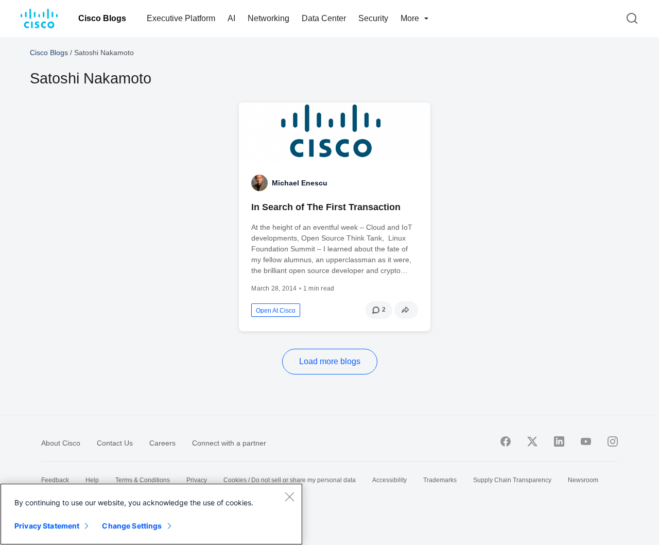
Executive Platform (181, 18)
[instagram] (613, 441)
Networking (268, 18)
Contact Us (115, 443)
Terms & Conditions (142, 480)
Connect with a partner (229, 443)
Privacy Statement (46, 525)
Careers (162, 443)
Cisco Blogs (102, 18)
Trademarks (440, 480)
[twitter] (532, 441)
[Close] (289, 496)
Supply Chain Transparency (512, 480)
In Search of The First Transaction (326, 207)
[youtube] (586, 441)
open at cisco (276, 311)
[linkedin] (559, 441)
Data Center (324, 18)
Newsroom (583, 480)
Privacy (196, 480)
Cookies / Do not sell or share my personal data (289, 480)
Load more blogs (329, 361)
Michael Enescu (299, 183)
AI (231, 18)
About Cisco (60, 443)
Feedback (55, 480)
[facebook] (505, 441)
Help (92, 480)
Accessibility (389, 480)
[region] (151, 514)
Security (373, 18)
